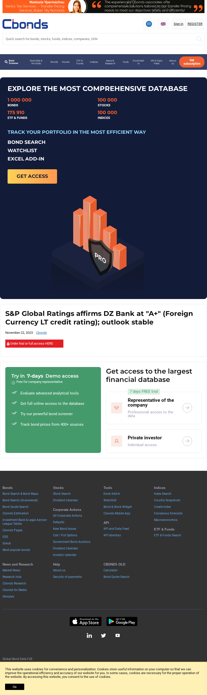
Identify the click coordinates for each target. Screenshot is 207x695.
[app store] (85, 621)
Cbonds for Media (15, 590)
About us (172, 62)
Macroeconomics (165, 520)
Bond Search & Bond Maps (20, 493)
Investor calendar (64, 555)
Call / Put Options (65, 535)
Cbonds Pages (12, 530)
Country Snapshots (167, 500)
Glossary (8, 596)
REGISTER (195, 24)
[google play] (122, 621)
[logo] (25, 24)
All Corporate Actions (67, 515)
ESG (5, 537)
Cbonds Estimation (16, 513)
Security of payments (67, 577)
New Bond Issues (64, 529)
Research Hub (12, 577)
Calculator (111, 570)
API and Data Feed (116, 529)
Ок (15, 687)
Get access (32, 176)
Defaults (58, 522)
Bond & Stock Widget (118, 507)
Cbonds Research (14, 583)
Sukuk (7, 543)
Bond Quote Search (16, 507)
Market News (11, 570)
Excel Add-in (138, 62)
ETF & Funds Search (167, 535)
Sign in (178, 24)
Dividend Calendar (65, 500)
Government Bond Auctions (71, 542)
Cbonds (41, 333)
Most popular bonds (16, 550)
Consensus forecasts (168, 513)
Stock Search (62, 493)
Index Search (162, 493)
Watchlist (110, 500)
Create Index (162, 507)
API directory (112, 535)
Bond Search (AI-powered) (20, 500)
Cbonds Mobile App (117, 513)
